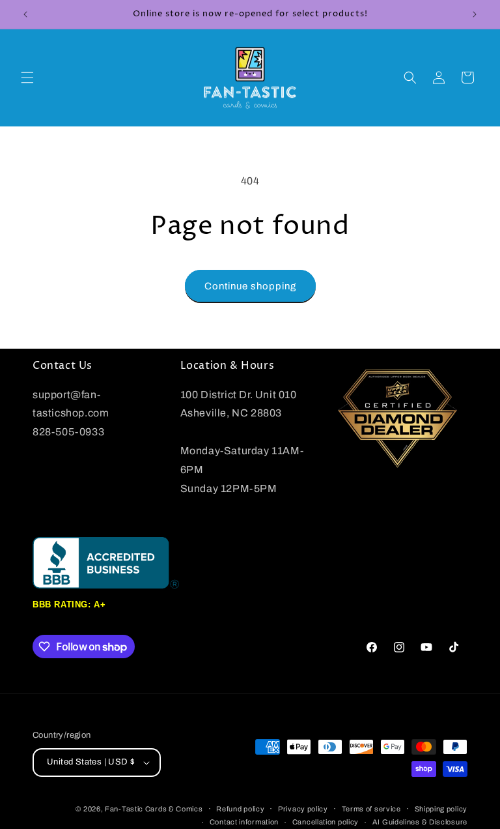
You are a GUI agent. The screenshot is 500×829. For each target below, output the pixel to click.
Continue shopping (250, 286)
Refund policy (240, 809)
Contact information (244, 822)
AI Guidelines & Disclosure (419, 822)
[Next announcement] (474, 14)
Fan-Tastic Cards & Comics (154, 809)
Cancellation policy (325, 822)
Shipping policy (441, 809)
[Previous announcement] (25, 14)
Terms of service (371, 809)
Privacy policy (303, 809)
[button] (27, 77)
